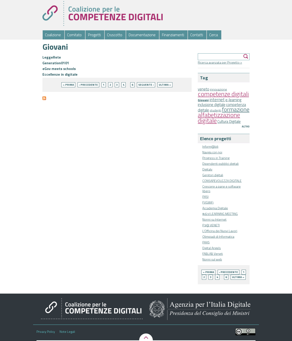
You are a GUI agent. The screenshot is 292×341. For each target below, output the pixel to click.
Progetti (94, 35)
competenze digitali (223, 94)
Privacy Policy (45, 331)
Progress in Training (215, 157)
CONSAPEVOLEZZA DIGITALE (222, 180)
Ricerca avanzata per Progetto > (220, 62)
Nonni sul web (212, 259)
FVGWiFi (208, 202)
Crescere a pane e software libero (221, 188)
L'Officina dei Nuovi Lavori (219, 230)
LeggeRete (51, 57)
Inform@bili (210, 146)
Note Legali (67, 331)
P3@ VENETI (211, 225)
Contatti (196, 35)
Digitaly (207, 169)
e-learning (233, 100)
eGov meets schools (59, 68)
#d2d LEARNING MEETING (220, 213)
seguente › (146, 85)
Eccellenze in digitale (60, 74)
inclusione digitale (211, 105)
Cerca (213, 35)
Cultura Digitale (229, 121)
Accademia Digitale (215, 208)
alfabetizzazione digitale (219, 117)
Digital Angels (211, 247)
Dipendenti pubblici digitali (220, 163)
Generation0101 (55, 63)
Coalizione (53, 35)
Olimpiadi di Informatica (218, 236)
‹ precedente (228, 272)
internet (217, 99)
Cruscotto (114, 35)
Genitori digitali (212, 175)
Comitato (74, 35)
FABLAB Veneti (212, 253)
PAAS (206, 242)
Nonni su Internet (214, 219)
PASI (205, 196)
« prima (208, 272)
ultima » (238, 277)
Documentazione (142, 35)
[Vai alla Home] (102, 13)
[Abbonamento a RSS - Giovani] (44, 100)
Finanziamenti (173, 35)
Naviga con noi (212, 152)
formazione (235, 109)
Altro (246, 126)
